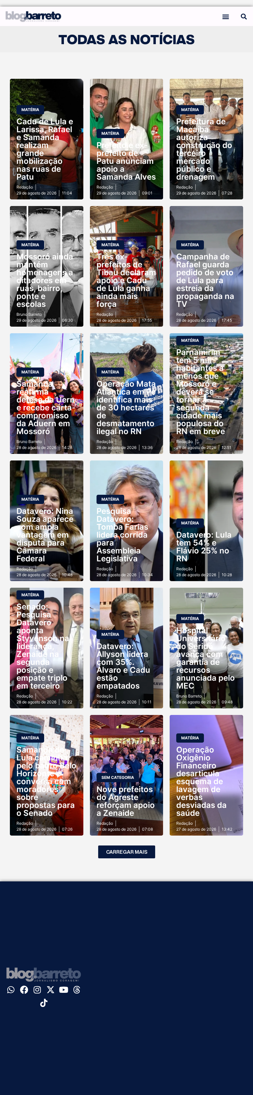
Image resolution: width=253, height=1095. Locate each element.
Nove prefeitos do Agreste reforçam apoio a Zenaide (126, 801)
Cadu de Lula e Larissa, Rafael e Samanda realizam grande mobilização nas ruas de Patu (44, 149)
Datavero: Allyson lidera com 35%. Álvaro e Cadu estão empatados (123, 666)
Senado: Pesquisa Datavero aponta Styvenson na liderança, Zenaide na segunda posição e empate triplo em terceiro (42, 646)
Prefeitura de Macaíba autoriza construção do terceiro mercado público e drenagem (204, 149)
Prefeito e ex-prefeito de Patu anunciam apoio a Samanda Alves (126, 161)
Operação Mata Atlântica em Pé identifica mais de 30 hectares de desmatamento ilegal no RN (126, 407)
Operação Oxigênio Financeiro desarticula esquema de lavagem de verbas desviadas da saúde (201, 781)
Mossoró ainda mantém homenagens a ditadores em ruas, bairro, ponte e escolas (44, 280)
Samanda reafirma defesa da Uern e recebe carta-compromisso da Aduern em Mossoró (45, 407)
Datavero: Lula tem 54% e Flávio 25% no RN (204, 546)
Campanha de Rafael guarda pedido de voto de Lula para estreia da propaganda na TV (205, 280)
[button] (225, 16)
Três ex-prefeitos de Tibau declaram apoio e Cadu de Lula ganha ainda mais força (126, 280)
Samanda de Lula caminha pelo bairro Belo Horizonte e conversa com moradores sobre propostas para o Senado (46, 781)
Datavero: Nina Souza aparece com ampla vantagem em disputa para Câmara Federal (44, 534)
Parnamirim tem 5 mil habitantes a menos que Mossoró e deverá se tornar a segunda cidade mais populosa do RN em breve (200, 391)
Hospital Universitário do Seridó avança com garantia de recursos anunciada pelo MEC (205, 658)
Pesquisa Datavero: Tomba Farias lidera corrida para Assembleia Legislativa (122, 534)
